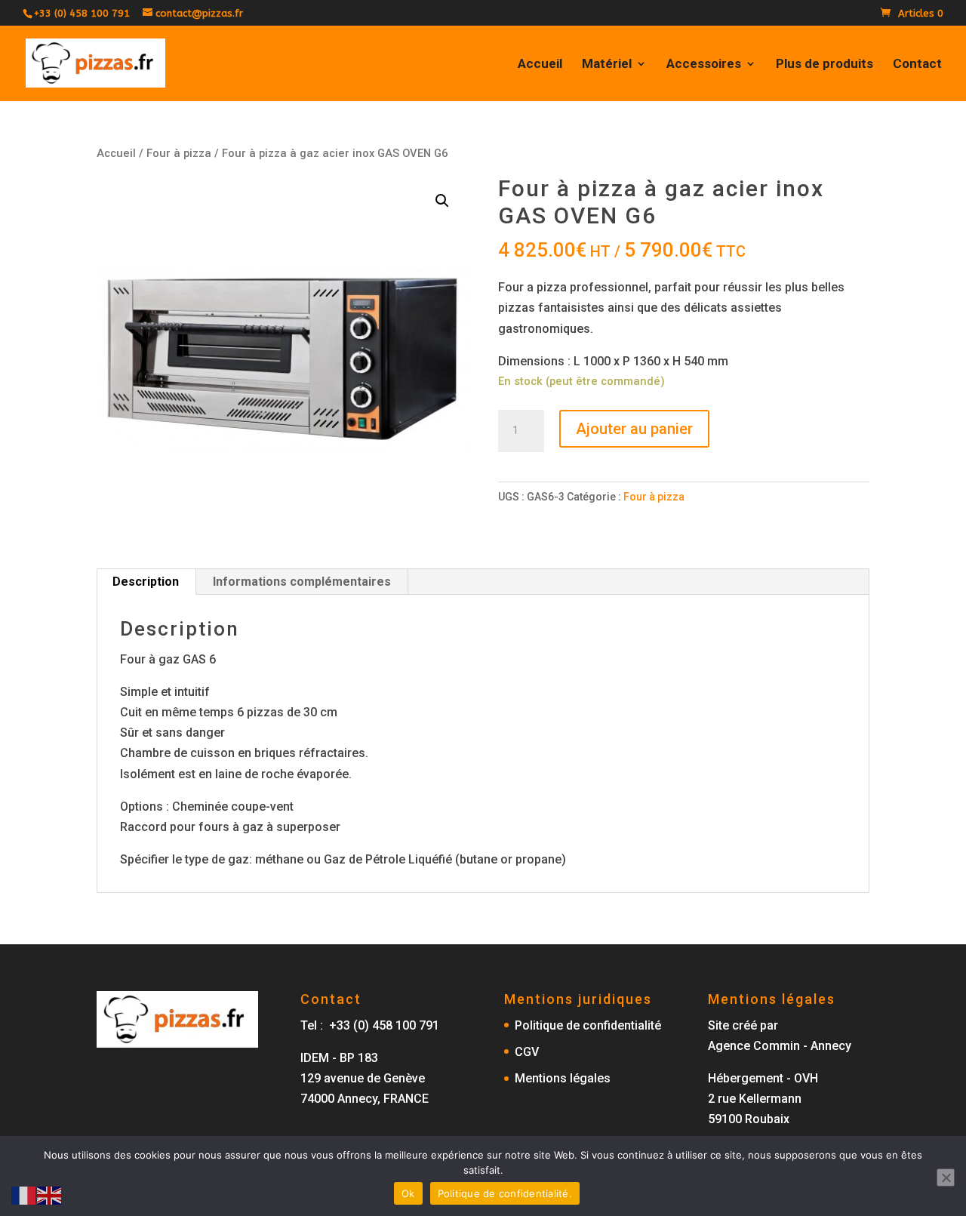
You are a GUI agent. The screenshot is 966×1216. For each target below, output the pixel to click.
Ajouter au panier (634, 429)
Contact (917, 64)
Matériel (607, 64)
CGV (527, 1052)
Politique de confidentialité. (505, 1193)
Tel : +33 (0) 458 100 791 (369, 1025)
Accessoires (703, 64)
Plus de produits (824, 64)
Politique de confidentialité (588, 1025)
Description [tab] (145, 581)
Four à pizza (178, 153)
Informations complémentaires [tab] (302, 581)
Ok (408, 1193)
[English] (50, 1194)
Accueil (540, 64)
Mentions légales (563, 1078)
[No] (946, 1177)
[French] (24, 1194)
